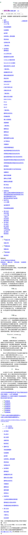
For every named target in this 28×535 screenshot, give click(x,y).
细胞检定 (6, 132)
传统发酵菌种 (7, 27)
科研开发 (6, 190)
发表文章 (4, 264)
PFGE (5, 102)
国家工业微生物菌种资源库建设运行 (14, 192)
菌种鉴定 (6, 471)
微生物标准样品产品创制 (10, 198)
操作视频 (6, 220)
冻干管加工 (7, 141)
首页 (5, 20)
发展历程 (6, 228)
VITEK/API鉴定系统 (9, 59)
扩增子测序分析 (8, 87)
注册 (14, 10)
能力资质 (6, 226)
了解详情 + (7, 45)
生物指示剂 (7, 465)
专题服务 (6, 483)
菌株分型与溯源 (8, 477)
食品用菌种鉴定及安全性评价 (12, 150)
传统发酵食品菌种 (9, 208)
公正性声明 (7, 230)
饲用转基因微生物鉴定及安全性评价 (14, 163)
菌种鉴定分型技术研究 (10, 502)
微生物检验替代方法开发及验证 (12, 169)
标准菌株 (6, 30)
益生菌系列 (7, 205)
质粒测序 (6, 78)
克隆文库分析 (7, 90)
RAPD (5, 104)
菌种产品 (6, 22)
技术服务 (6, 48)
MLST (5, 107)
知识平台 (6, 200)
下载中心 (6, 217)
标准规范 (23, 262)
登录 (12, 10)
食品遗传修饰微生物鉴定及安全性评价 (14, 159)
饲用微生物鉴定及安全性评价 (12, 153)
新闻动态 (7, 260)
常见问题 (6, 213)
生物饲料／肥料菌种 (9, 36)
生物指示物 (7, 42)
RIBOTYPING (7, 99)
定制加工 (6, 493)
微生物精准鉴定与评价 (10, 196)
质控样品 (6, 39)
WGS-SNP (6, 84)
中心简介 (6, 224)
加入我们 (6, 231)
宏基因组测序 (7, 81)
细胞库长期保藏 (8, 181)
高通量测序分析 (8, 474)
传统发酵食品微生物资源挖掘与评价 (14, 194)
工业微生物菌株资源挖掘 (10, 499)
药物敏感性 (7, 116)
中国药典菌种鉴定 (9, 147)
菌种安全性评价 (8, 480)
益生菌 (5, 33)
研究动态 (16, 262)
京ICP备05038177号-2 (6, 531)
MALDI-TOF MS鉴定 (9, 63)
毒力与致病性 (7, 119)
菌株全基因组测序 (9, 75)
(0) (10, 10)
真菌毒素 (6, 122)
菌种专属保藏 (7, 175)
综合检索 (6, 218)
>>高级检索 (24, 21)
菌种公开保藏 (7, 178)
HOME (3, 260)
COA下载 (6, 215)
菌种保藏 (6, 490)
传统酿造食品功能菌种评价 (11, 505)
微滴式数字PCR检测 (9, 66)
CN (18, 10)
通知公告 (9, 262)
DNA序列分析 (8, 53)
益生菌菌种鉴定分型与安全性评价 (13, 156)
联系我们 (6, 233)
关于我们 (6, 222)
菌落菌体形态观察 (9, 56)
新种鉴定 (6, 166)
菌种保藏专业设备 (9, 138)
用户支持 (6, 211)
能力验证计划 (7, 187)
